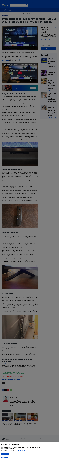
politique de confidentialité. (20, 450)
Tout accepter (5, 454)
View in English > (4, 457)
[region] (29, 451)
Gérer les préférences (14, 454)
